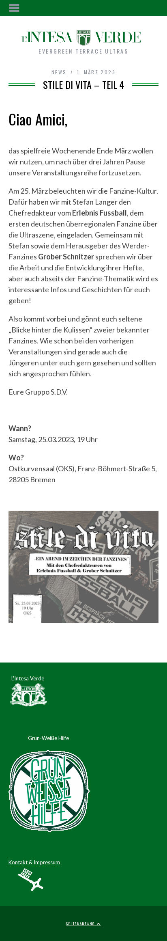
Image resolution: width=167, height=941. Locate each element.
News (59, 72)
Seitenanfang (81, 923)
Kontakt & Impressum (34, 862)
